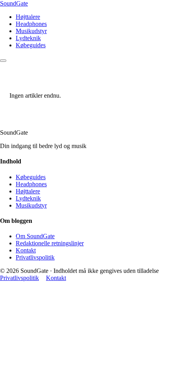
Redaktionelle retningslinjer (50, 243)
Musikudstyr (31, 31)
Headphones (31, 23)
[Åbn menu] (3, 60)
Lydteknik (28, 38)
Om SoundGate (35, 236)
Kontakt (26, 250)
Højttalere (28, 16)
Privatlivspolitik (35, 257)
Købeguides (31, 45)
